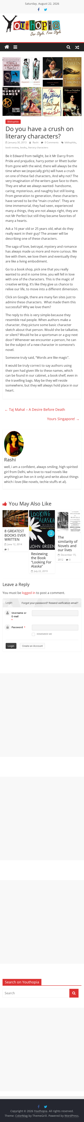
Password (17, 627)
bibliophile (70, 142)
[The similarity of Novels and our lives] (68, 512)
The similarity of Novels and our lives (67, 543)
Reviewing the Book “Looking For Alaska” (41, 560)
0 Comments (51, 142)
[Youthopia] (7, 47)
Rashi (36, 142)
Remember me (44, 634)
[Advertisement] (42, 715)
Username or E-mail (19, 615)
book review (12, 147)
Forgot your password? (35, 603)
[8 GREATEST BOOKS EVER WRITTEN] (15, 512)
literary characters (38, 147)
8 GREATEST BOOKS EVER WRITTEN (15, 535)
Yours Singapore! (63, 418)
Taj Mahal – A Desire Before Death (34, 409)
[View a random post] (77, 47)
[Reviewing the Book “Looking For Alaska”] (42, 512)
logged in (28, 593)
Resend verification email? (63, 603)
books (23, 147)
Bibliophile (13, 121)
